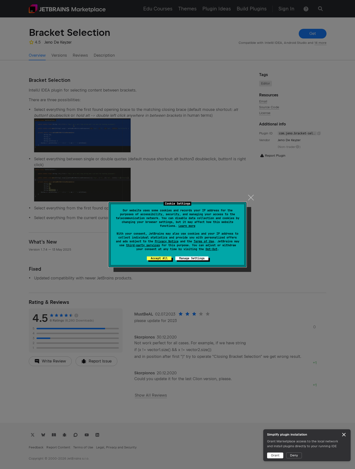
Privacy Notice (166, 241)
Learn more (186, 226)
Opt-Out (211, 249)
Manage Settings (192, 258)
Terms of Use (204, 241)
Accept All (159, 258)
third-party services (143, 245)
